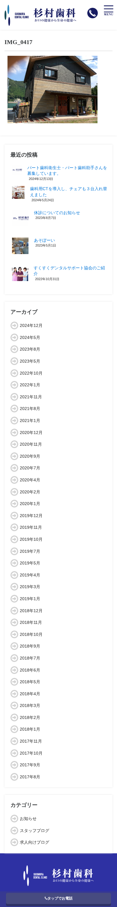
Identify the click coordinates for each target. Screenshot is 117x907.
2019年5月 (30, 563)
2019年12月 (31, 515)
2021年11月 (31, 396)
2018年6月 (30, 670)
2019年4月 (30, 575)
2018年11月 (31, 622)
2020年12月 (31, 432)
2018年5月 (30, 681)
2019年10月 (31, 539)
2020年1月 (30, 503)
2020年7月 (30, 467)
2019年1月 (30, 598)
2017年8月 (30, 776)
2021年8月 (30, 408)
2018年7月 (30, 658)
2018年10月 (31, 634)
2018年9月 (30, 646)
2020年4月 (30, 479)
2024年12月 (31, 325)
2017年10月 (31, 753)
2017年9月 (30, 764)
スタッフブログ (34, 830)
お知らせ (28, 818)
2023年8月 (30, 349)
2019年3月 (30, 586)
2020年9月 (30, 456)
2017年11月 (31, 741)
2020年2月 (30, 491)
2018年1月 (30, 729)
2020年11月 (31, 444)
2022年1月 (30, 384)
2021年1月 (30, 420)
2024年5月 (30, 337)
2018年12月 (31, 610)
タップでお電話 (60, 898)
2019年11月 (31, 527)
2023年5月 (30, 361)
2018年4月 (30, 693)
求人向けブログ (34, 842)
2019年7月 (30, 551)
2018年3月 (30, 705)
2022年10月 (31, 373)
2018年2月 (30, 717)
